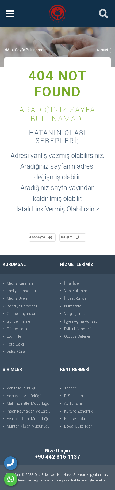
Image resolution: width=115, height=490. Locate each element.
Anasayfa (37, 237)
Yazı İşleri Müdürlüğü (24, 396)
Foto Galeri (16, 344)
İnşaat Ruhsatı (76, 298)
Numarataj (73, 306)
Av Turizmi (73, 403)
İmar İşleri (72, 283)
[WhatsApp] (10, 479)
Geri (104, 50)
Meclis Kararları (20, 283)
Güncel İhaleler (19, 321)
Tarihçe (70, 388)
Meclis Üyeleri (18, 298)
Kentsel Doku (75, 419)
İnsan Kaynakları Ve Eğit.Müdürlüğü (31, 411)
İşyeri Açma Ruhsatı (81, 321)
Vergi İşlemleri (75, 313)
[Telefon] (10, 463)
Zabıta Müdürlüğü (21, 388)
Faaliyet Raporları (21, 291)
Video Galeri (17, 352)
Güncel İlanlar (18, 329)
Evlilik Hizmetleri (77, 329)
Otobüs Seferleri (77, 336)
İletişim (66, 237)
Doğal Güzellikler (78, 426)
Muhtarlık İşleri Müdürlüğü (28, 426)
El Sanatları (73, 396)
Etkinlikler (14, 336)
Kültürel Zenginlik (78, 411)
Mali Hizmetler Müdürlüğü (28, 403)
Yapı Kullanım (75, 291)
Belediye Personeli (22, 306)
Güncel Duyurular (21, 313)
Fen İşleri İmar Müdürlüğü (28, 419)
